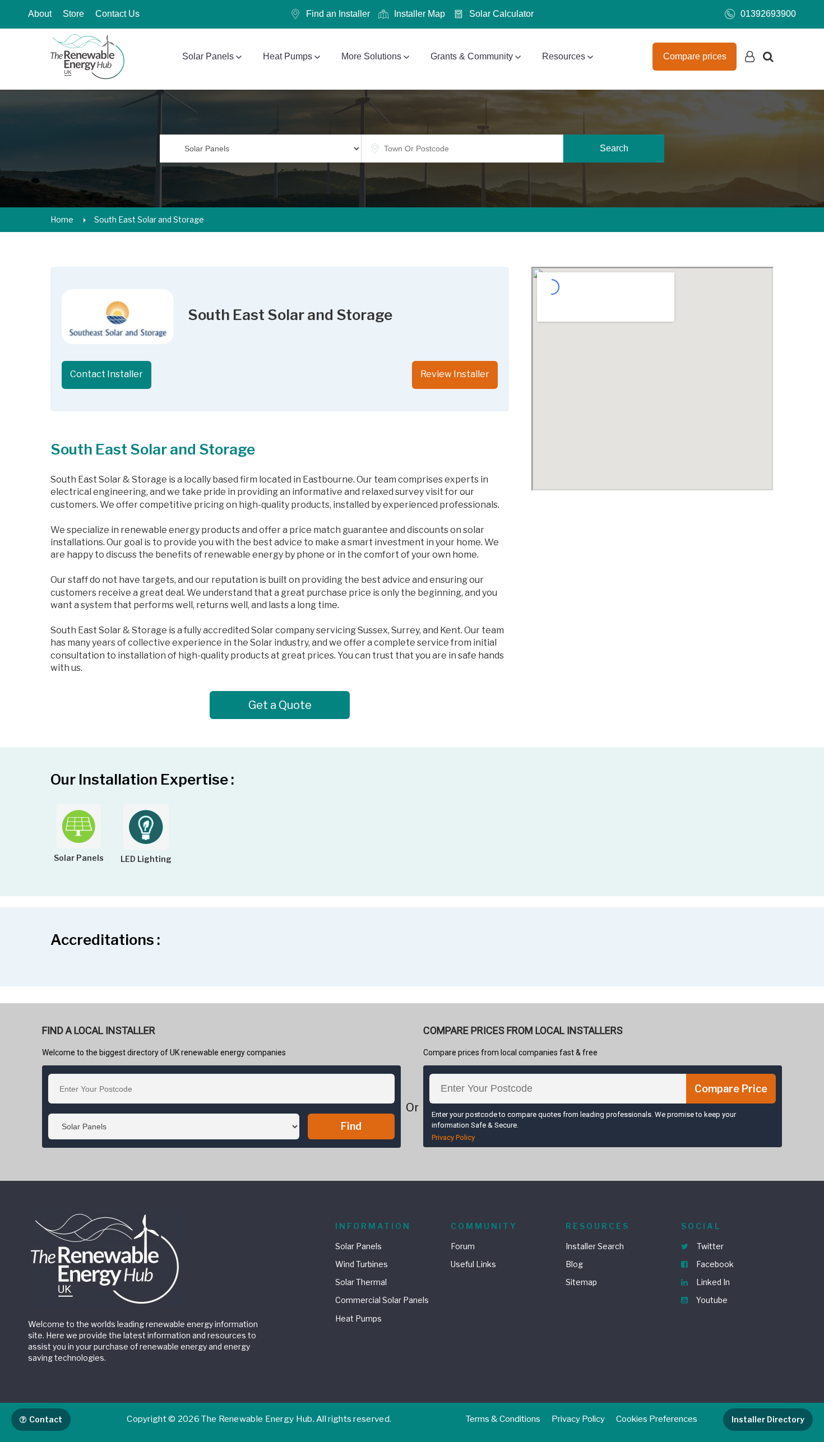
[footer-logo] (106, 1257)
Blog (574, 1264)
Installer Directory (768, 1419)
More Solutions (371, 56)
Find (351, 1126)
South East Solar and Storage (149, 219)
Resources (563, 56)
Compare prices (694, 56)
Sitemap (581, 1282)
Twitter (709, 1246)
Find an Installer (338, 13)
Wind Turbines (361, 1264)
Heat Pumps (287, 56)
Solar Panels (208, 56)
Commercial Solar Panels (382, 1300)
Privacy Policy (453, 1137)
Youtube (711, 1300)
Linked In (712, 1282)
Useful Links (473, 1264)
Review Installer (454, 374)
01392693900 (768, 13)
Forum (463, 1246)
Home (61, 219)
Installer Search (595, 1246)
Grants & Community (471, 56)
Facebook (714, 1264)
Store (73, 13)
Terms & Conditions (503, 1419)
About (40, 13)
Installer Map (419, 13)
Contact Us (117, 13)
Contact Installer (106, 374)
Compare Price (731, 1089)
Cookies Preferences (656, 1419)
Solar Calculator (501, 13)
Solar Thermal (361, 1282)
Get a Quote (280, 705)
